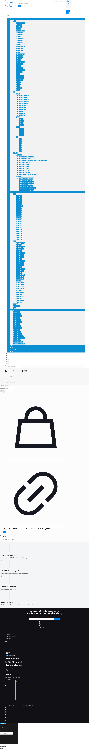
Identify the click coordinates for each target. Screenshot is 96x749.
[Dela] (2, 746)
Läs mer (4, 532)
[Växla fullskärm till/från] (3, 746)
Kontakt (8, 638)
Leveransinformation (11, 636)
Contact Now (3, 723)
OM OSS (9, 634)
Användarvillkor (10, 646)
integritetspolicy (10, 648)
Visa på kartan (8, 679)
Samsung (9, 379)
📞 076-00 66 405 (13, 662)
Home (8, 375)
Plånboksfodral (10, 377)
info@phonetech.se (13, 664)
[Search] (19, 6)
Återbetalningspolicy (11, 650)
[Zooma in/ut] (5, 746)
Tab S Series (10, 381)
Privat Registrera (11, 655)
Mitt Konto (9, 644)
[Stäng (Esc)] (0, 746)
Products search (22, 1)
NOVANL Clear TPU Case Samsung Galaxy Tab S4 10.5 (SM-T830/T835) (26, 529)
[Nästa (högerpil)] (2, 748)
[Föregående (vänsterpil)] (0, 748)
